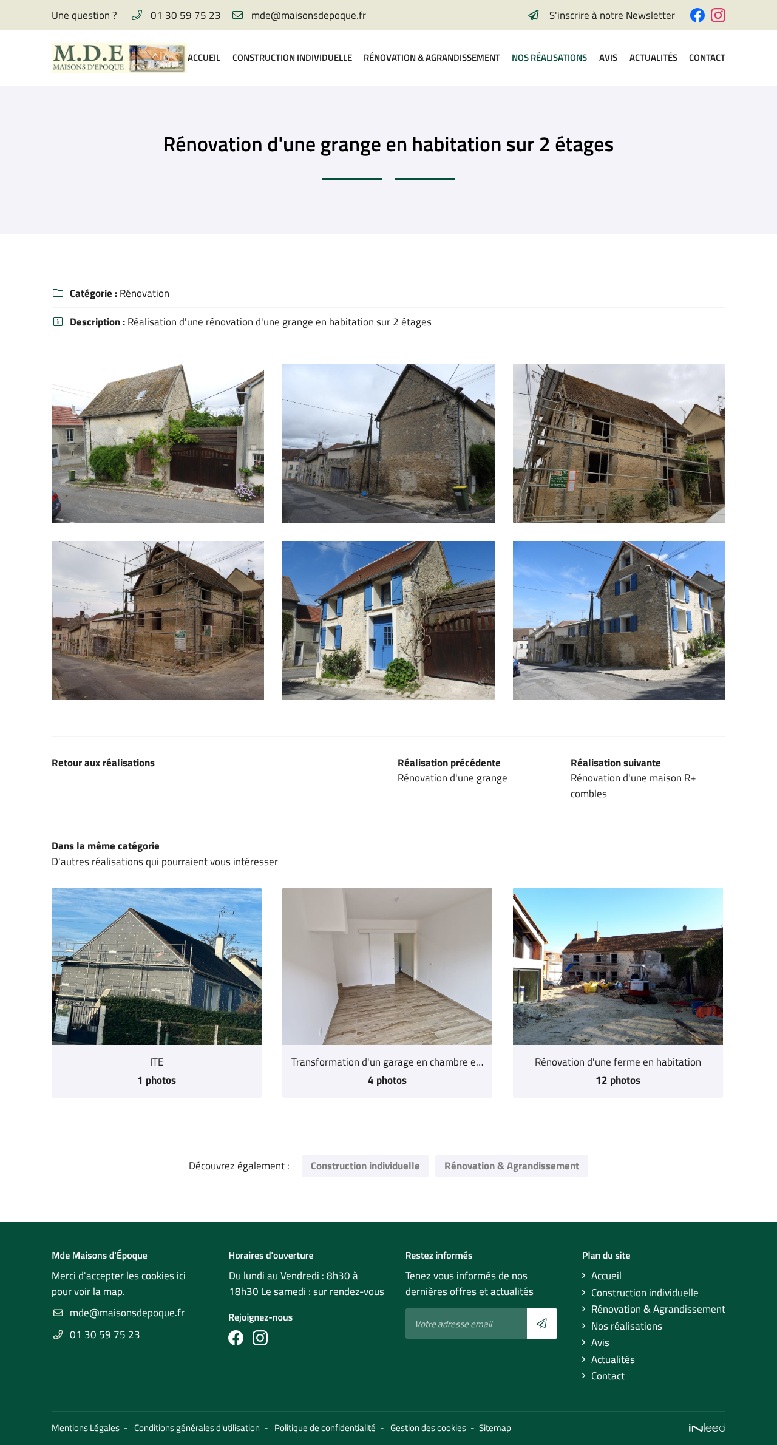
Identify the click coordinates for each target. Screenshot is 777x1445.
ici (181, 1276)
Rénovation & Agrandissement (432, 57)
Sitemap (495, 1428)
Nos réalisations (549, 57)
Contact (707, 57)
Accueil (204, 57)
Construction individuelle (291, 57)
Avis (608, 57)
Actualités (653, 57)
